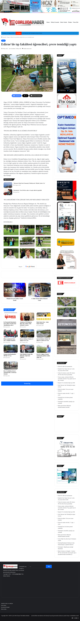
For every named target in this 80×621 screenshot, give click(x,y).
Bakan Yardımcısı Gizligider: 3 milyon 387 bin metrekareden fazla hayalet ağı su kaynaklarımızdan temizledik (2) (67, 553)
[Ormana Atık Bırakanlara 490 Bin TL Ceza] (11, 349)
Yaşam (8, 37)
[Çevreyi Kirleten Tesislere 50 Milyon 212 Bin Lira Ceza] (44, 333)
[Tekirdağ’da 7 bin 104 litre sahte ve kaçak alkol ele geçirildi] (8, 192)
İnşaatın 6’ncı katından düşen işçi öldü (66, 382)
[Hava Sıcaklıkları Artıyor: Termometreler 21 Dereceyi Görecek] (11, 365)
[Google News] (30, 266)
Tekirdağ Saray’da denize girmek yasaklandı (31, 33)
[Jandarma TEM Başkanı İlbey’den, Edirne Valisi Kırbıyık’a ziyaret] (27, 317)
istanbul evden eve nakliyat (7, 603)
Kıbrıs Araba (3, 609)
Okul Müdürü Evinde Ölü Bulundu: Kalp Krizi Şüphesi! (26, 356)
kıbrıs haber (3, 605)
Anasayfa (4, 37)
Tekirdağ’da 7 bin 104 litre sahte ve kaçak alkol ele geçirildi (27, 190)
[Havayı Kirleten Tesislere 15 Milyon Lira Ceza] (27, 333)
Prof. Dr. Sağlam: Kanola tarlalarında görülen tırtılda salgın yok (43, 356)
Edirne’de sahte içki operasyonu (65, 366)
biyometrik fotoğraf (5, 607)
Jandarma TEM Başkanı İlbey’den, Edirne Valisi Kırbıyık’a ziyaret (26, 324)
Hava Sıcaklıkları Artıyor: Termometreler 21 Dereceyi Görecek (10, 372)
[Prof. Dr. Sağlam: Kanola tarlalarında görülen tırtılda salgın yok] (44, 349)
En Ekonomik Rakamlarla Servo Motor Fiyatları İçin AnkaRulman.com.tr (10, 324)
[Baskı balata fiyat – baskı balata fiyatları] (44, 317)
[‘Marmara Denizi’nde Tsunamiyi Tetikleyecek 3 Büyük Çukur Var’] (8, 185)
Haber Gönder (63, 22)
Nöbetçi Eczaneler (55, 22)
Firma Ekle (75, 22)
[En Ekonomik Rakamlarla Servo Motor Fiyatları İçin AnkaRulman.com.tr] (11, 317)
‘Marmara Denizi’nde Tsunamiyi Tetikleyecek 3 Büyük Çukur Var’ (29, 183)
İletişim (70, 22)
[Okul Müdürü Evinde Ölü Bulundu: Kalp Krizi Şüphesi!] (27, 349)
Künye (48, 22)
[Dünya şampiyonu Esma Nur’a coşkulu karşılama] (11, 333)
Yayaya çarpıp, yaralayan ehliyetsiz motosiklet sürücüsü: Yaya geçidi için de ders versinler (67, 378)
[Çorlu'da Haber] (22, 22)
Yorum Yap (27, 383)
